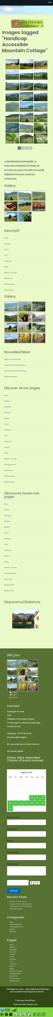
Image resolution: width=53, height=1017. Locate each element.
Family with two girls (10, 376)
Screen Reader (7, 1009)
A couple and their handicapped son (15, 365)
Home (6, 238)
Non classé (13, 931)
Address (7, 401)
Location (6, 447)
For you (6, 249)
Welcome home (9, 290)
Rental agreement (10, 464)
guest (11, 922)
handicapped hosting (16, 926)
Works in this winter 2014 (12, 359)
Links (6, 255)
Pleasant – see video (10, 272)
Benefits (7, 418)
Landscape (7, 430)
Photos (6, 267)
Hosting (12, 929)
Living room (7, 261)
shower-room (8, 278)
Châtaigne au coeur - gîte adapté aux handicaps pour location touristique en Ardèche (28, 990)
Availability (7, 407)
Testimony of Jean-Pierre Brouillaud (15, 371)
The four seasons (9, 284)
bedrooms (7, 243)
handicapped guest (16, 924)
